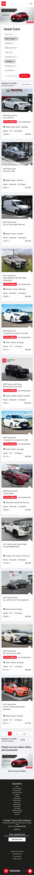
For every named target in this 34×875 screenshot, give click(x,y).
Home (17, 786)
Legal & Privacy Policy (17, 851)
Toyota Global (17, 856)
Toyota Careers (17, 858)
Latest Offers (17, 798)
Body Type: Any (11, 48)
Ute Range (17, 808)
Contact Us (17, 829)
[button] (30, 871)
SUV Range (17, 806)
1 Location (10, 61)
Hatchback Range (17, 810)
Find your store (17, 839)
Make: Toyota (11, 39)
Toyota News (17, 790)
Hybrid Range (17, 804)
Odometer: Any (11, 57)
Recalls (17, 796)
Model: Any (10, 43)
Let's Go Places (17, 788)
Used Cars (17, 802)
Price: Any (9, 34)
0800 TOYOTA (17, 826)
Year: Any (9, 52)
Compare (17, 794)
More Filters (10, 70)
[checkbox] (29, 111)
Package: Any (11, 66)
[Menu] (31, 3)
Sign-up (17, 814)
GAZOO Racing (17, 854)
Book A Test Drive (17, 792)
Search (24, 76)
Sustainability (17, 812)
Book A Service (17, 800)
